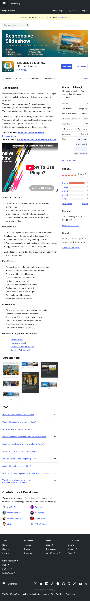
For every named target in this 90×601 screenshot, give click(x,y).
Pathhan (38, 507)
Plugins (27, 549)
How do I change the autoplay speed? (19, 459)
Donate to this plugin (71, 247)
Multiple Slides (17, 339)
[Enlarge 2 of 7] (16, 383)
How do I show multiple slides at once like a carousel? (25, 473)
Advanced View (69, 160)
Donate (72, 549)
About (5, 541)
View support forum (70, 225)
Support (84, 78)
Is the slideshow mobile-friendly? (16, 429)
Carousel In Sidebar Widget (22, 346)
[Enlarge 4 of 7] (35, 365)
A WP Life (23, 70)
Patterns (28, 553)
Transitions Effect (18, 343)
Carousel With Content (20, 350)
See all (85, 203)
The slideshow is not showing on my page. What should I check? (16, 481)
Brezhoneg (12, 584)
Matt (5, 565)
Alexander (39, 513)
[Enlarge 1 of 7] (16, 365)
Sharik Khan (40, 518)
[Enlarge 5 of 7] (35, 375)
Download (66, 66)
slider (76, 154)
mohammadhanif (14, 513)
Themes (27, 545)
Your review (67, 203)
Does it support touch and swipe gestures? (20, 451)
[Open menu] (86, 3)
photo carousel (81, 144)
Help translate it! (64, 17)
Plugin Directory (8, 11)
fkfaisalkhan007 (14, 518)
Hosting (5, 549)
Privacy (5, 553)
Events (71, 545)
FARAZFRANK (41, 524)
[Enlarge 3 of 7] (16, 394)
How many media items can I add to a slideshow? (24, 437)
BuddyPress (8, 573)
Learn (48, 541)
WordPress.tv (53, 553)
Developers (51, 549)
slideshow (83, 154)
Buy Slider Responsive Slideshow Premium (36, 139)
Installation (33, 78)
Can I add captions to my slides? (16, 466)
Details (8, 78)
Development (49, 78)
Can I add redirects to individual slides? (19, 422)
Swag (71, 553)
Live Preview (81, 66)
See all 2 (84, 134)
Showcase (28, 541)
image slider (82, 139)
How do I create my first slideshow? (18, 415)
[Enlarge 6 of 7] (54, 365)
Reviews (19, 78)
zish (9, 524)
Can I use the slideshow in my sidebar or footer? (23, 444)
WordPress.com (10, 561)
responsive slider (80, 149)
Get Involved (73, 541)
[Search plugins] (27, 25)
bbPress (7, 569)
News (4, 545)
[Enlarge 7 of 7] (54, 382)
